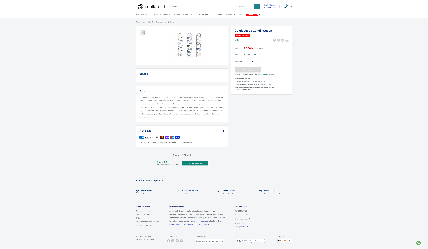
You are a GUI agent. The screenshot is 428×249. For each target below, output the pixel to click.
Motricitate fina (202, 14)
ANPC (138, 218)
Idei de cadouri (252, 14)
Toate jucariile (141, 14)
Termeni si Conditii (143, 211)
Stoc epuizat (248, 70)
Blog (240, 14)
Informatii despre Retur (145, 225)
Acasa (138, 22)
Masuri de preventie (143, 214)
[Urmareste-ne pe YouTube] (181, 240)
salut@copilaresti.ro (242, 227)
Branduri (229, 14)
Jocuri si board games (159, 14)
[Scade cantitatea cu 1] (246, 61)
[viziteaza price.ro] (210, 241)
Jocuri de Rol (217, 14)
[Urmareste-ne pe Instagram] (172, 240)
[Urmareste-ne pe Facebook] (168, 240)
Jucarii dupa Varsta (181, 14)
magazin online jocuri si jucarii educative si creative (189, 224)
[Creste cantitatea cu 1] (258, 61)
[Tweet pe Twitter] (282, 40)
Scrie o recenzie (195, 163)
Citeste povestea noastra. (199, 221)
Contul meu (269, 7)
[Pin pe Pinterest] (278, 40)
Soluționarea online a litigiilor (147, 221)
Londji (237, 40)
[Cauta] (257, 6)
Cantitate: (239, 62)
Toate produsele (148, 22)
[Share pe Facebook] (274, 40)
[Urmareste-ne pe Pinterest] (177, 240)
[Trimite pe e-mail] (287, 40)
